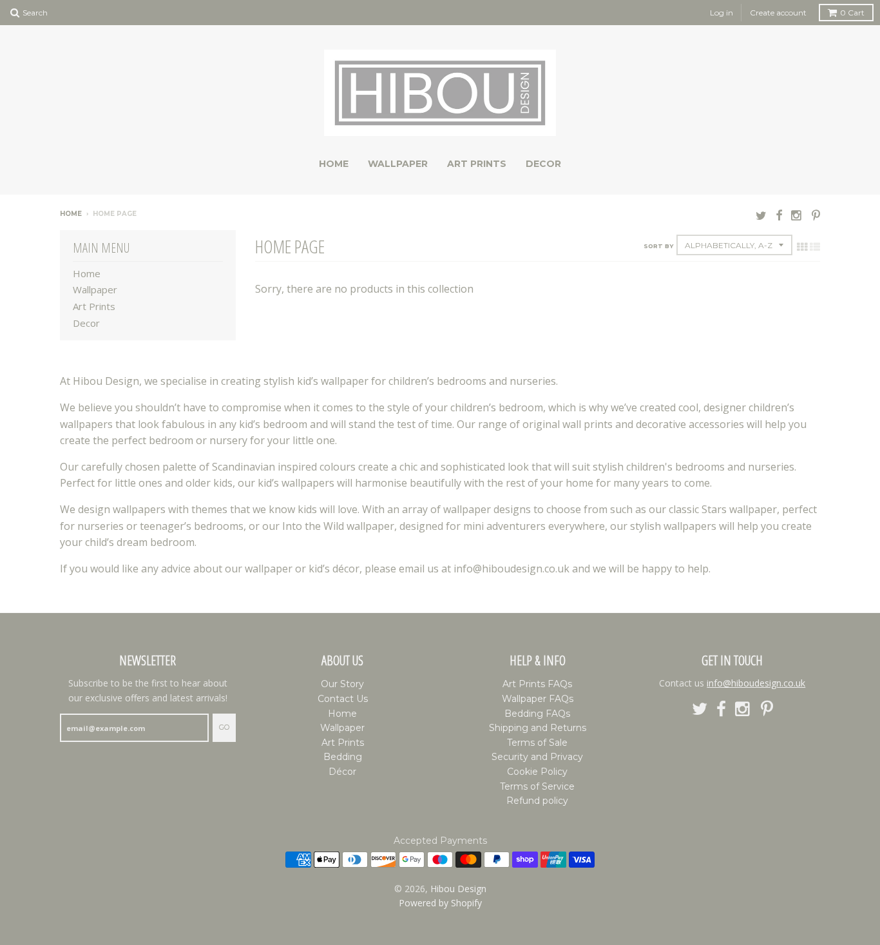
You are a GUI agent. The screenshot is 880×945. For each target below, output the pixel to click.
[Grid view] (802, 247)
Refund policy (537, 800)
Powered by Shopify (440, 903)
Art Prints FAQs (537, 684)
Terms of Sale (537, 742)
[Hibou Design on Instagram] (797, 215)
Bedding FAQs (537, 713)
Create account (778, 12)
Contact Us (343, 699)
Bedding (342, 757)
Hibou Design (458, 888)
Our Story (342, 684)
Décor (342, 771)
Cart (852, 12)
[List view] (815, 247)
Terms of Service (537, 786)
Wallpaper (398, 164)
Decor (543, 164)
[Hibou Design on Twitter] (761, 215)
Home (334, 164)
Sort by (658, 245)
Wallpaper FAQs (537, 699)
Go (224, 727)
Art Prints (476, 164)
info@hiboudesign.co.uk (756, 683)
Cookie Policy (537, 771)
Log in (721, 12)
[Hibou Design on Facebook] (779, 215)
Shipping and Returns (537, 728)
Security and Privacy (537, 757)
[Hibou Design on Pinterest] (816, 215)
